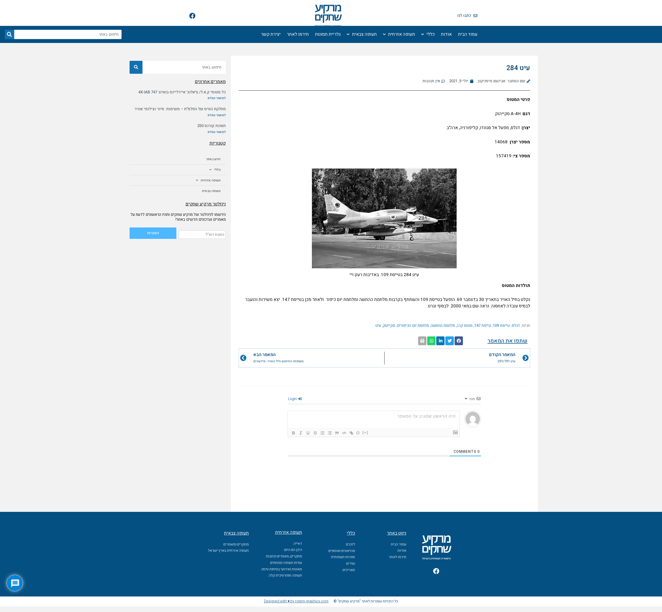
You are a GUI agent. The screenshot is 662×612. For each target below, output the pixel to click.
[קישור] (351, 433)
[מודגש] (293, 433)
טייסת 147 (482, 325)
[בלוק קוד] (344, 433)
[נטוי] (300, 433)
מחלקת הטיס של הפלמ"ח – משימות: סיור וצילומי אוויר (180, 109)
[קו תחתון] (308, 433)
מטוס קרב (464, 325)
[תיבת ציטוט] (337, 433)
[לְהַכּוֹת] (315, 433)
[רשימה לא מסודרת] (329, 433)
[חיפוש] (9, 34)
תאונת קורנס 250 (211, 126)
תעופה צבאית (364, 34)
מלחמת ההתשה (443, 325)
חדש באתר (213, 159)
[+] (365, 432)
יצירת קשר (271, 34)
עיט (378, 325)
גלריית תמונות (328, 34)
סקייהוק (389, 325)
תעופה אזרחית (401, 34)
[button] (459, 340)
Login (293, 399)
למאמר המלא (217, 98)
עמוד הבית (467, 34)
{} (358, 432)
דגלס (515, 325)
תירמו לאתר (298, 34)
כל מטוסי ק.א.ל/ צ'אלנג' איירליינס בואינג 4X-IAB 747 (182, 92)
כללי (430, 34)
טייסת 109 (501, 325)
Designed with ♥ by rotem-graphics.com (296, 601)
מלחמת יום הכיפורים (413, 325)
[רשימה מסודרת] (322, 433)
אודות (446, 34)
